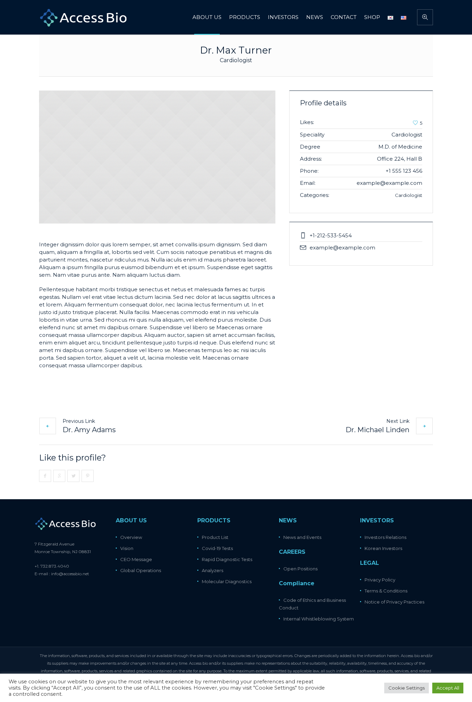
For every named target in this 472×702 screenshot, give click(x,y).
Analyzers (212, 570)
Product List (215, 537)
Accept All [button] (447, 688)
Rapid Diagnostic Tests (227, 559)
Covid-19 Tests (217, 548)
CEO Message (136, 559)
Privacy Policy (380, 579)
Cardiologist (408, 195)
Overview (131, 537)
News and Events (302, 537)
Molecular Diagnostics (227, 581)
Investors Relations (385, 537)
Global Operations (140, 570)
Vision (126, 548)
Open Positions (300, 568)
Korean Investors (383, 548)
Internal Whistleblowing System (318, 619)
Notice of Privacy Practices (394, 602)
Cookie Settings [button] (406, 688)
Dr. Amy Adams (89, 430)
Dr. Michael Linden (377, 430)
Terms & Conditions (386, 591)
